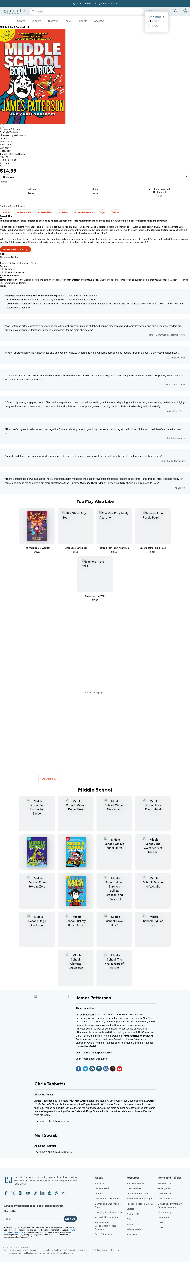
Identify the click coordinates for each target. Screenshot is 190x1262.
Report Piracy (164, 1212)
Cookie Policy (164, 1193)
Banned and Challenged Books (107, 1205)
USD (156, 21)
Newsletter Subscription (107, 1198)
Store (68, 21)
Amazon (6, 212)
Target (102, 212)
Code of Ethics (165, 1198)
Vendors (130, 1224)
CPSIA (161, 1222)
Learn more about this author (92, 1058)
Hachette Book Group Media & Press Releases (105, 1226)
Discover (53, 21)
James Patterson (11, 129)
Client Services (133, 1188)
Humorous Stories (28, 263)
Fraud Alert (163, 1217)
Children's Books (9, 257)
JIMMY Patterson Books (12, 153)
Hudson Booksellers (83, 212)
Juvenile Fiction (8, 263)
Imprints (82, 21)
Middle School (7, 269)
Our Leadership (102, 1188)
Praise (3, 285)
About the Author (9, 275)
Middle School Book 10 (12, 272)
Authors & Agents (135, 1183)
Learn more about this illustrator (52, 1152)
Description (6, 216)
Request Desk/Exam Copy (15, 249)
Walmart (115, 212)
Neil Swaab (45, 1135)
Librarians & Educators (137, 1193)
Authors (36, 21)
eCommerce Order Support (139, 1198)
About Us (99, 21)
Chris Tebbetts (10, 132)
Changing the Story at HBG (108, 1212)
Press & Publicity (103, 1234)
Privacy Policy (165, 1188)
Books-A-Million (44, 212)
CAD (156, 25)
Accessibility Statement (106, 1217)
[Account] (175, 11)
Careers (130, 1208)
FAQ (128, 1218)
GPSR (161, 1227)
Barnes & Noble (23, 212)
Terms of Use (164, 1183)
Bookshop (63, 212)
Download (47, 778)
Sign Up (70, 1218)
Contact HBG (133, 1213)
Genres (21, 21)
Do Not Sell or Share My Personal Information (170, 1205)
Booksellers (132, 1234)
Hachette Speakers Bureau (139, 1203)
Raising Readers (134, 1229)
